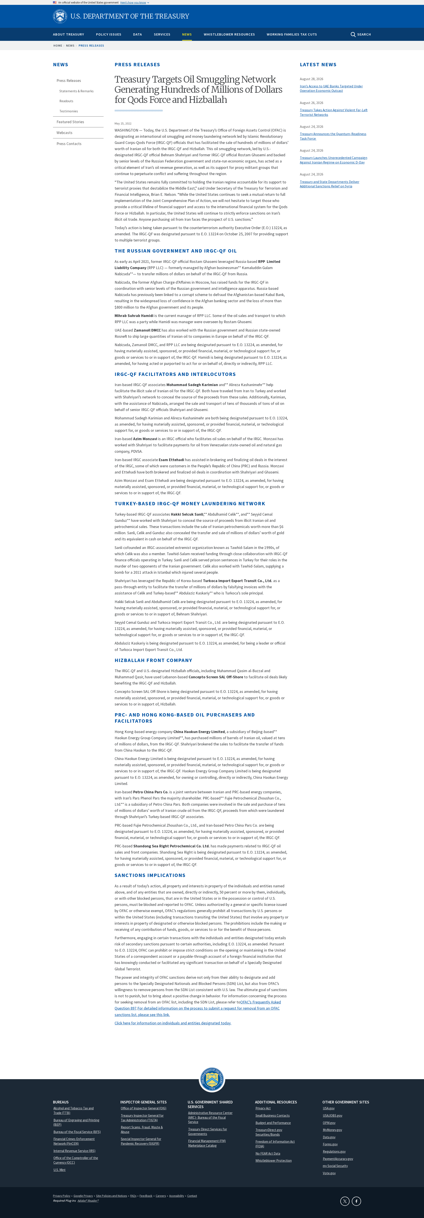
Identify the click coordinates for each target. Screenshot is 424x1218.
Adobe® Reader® (88, 1201)
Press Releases (91, 45)
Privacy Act (263, 1108)
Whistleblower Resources (229, 34)
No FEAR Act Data (268, 1153)
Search (364, 34)
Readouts (66, 101)
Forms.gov (330, 1144)
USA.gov (329, 1108)
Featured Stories (70, 121)
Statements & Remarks (76, 91)
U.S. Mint (59, 1170)
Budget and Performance (273, 1123)
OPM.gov (329, 1123)
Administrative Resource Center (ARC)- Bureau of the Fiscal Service (210, 1117)
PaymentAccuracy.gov (338, 1159)
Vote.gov (329, 1173)
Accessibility (176, 1196)
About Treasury (68, 34)
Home (57, 45)
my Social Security (335, 1166)
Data (137, 34)
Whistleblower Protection (274, 1160)
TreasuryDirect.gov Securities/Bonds (269, 1132)
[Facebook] (356, 1201)
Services (162, 34)
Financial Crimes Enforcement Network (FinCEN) (74, 1141)
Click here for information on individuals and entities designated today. (173, 1023)
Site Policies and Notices (111, 1196)
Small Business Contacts (273, 1115)
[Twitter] (345, 1201)
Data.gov (329, 1137)
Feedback (146, 1196)
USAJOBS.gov (332, 1115)
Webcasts (64, 132)
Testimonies (68, 111)
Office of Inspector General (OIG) (143, 1108)
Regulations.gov (334, 1151)
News (187, 34)
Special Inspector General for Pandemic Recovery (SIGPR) (141, 1141)
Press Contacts (69, 143)
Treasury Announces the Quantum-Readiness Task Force (333, 136)
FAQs (133, 1196)
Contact (192, 1196)
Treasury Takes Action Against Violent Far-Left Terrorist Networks (333, 112)
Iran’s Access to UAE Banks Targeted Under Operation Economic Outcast (331, 88)
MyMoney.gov (332, 1130)
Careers (161, 1196)
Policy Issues (108, 34)
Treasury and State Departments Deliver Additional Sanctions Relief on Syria (329, 184)
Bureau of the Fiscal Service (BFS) (77, 1132)
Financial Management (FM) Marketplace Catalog (207, 1143)
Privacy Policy (61, 1196)
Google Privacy (83, 1196)
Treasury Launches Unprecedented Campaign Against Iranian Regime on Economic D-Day (333, 160)
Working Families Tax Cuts (292, 34)
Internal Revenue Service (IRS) (74, 1151)
